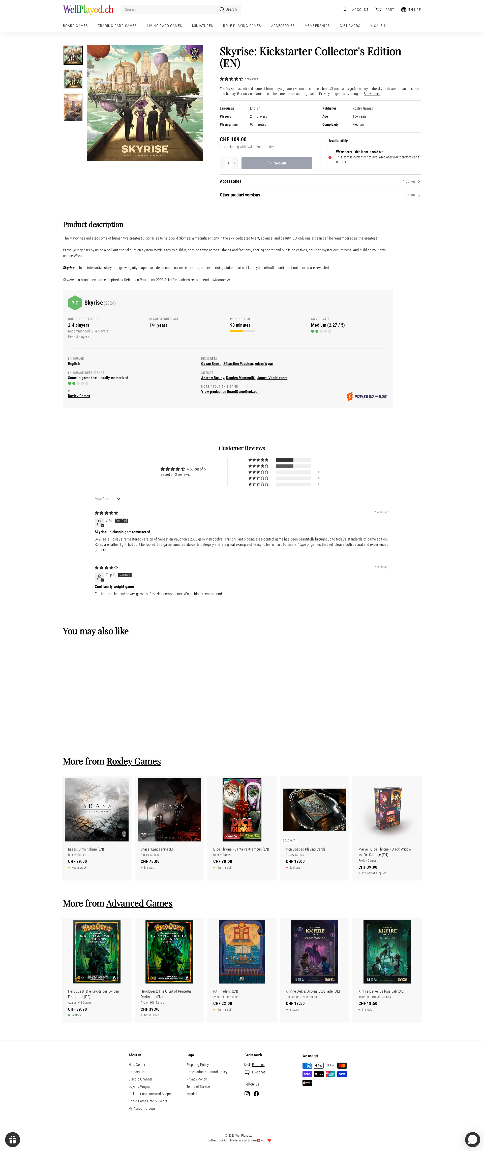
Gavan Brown (211, 363)
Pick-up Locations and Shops (150, 1094)
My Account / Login (143, 1108)
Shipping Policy (198, 1065)
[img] (106, 513)
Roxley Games (363, 108)
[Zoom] (145, 103)
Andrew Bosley (212, 378)
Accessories (283, 26)
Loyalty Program (141, 1087)
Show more (372, 94)
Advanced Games (139, 903)
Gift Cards (350, 26)
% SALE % (378, 26)
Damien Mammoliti (241, 378)
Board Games (75, 26)
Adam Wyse (264, 363)
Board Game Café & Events (148, 1101)
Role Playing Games (242, 26)
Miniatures (202, 26)
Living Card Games (164, 26)
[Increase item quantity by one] (234, 163)
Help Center (137, 1065)
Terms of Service (198, 1087)
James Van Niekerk (272, 378)
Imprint (192, 1094)
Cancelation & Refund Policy (207, 1072)
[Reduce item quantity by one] (222, 163)
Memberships (317, 26)
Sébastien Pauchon (238, 363)
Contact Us (136, 1072)
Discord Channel (140, 1079)
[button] (232, 79)
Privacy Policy (197, 1079)
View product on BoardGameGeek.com (230, 391)
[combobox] (181, 10)
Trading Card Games (117, 26)
